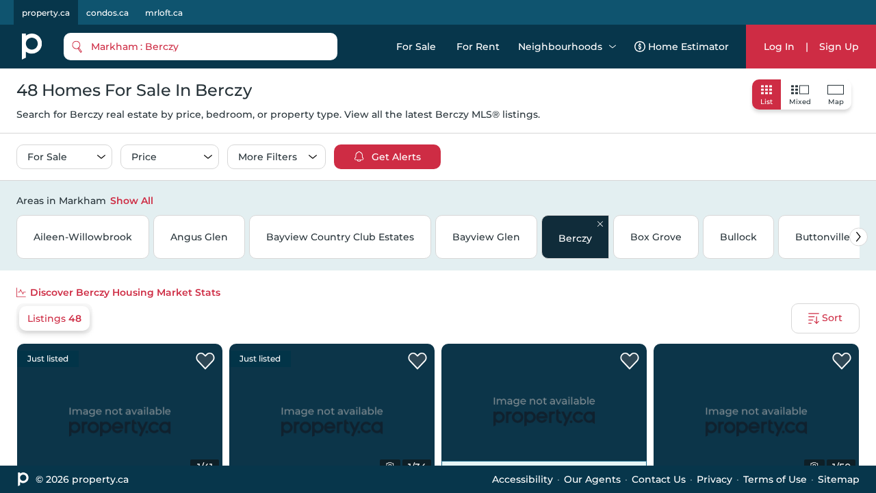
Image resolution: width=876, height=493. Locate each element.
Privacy (714, 479)
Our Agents (592, 479)
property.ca (46, 13)
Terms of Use (775, 479)
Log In (779, 46)
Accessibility (522, 479)
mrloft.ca (164, 13)
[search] (200, 46)
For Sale (416, 46)
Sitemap (839, 479)
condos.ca (107, 13)
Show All (131, 200)
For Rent (478, 46)
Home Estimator (688, 46)
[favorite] (205, 361)
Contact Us (659, 479)
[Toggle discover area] (857, 200)
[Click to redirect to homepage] (32, 47)
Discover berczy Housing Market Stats (125, 292)
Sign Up (839, 46)
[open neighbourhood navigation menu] (612, 46)
